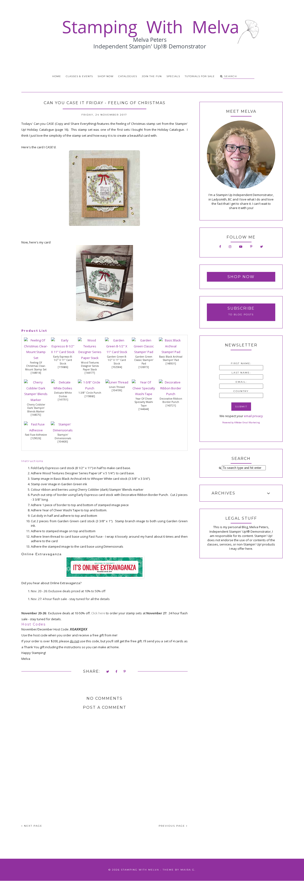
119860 (90, 396)
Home (56, 76)
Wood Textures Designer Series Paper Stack (90, 366)
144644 (143, 409)
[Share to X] (107, 671)
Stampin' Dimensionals (63, 436)
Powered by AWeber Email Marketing (241, 422)
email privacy (253, 416)
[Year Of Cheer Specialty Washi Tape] (144, 394)
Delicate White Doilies (63, 394)
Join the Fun (152, 76)
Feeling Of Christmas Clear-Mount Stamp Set (36, 366)
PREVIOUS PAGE (172, 825)
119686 (63, 367)
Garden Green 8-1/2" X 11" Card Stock (117, 360)
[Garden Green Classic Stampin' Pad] (144, 352)
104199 (117, 390)
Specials (173, 76)
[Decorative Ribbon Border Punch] (171, 394)
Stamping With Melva (140, 869)
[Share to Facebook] (116, 671)
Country (241, 391)
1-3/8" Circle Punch (89, 392)
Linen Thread (117, 387)
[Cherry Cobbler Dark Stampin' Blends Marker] (36, 400)
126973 (143, 367)
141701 (63, 399)
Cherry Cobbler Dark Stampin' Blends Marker (36, 408)
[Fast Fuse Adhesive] (36, 430)
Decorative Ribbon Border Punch (171, 400)
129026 (36, 438)
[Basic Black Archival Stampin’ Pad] (171, 352)
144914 (36, 372)
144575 (36, 414)
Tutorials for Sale (200, 76)
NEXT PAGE (32, 825)
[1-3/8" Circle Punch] (90, 388)
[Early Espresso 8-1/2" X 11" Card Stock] (63, 352)
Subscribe (241, 308)
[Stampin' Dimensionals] (63, 430)
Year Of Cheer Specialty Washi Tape (143, 402)
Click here (98, 613)
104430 (62, 441)
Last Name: (241, 372)
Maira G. (187, 869)
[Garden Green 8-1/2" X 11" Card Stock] (117, 352)
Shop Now (106, 76)
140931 (170, 363)
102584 (117, 367)
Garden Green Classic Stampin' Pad (143, 360)
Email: (241, 381)
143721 (170, 405)
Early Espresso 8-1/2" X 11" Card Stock (62, 360)
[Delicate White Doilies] (63, 388)
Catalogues (127, 76)
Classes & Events (79, 76)
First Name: (241, 363)
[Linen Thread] (116, 382)
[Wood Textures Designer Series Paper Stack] (90, 358)
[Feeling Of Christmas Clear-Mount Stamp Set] (36, 358)
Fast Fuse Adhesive (36, 434)
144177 (90, 372)
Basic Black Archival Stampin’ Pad (170, 358)
